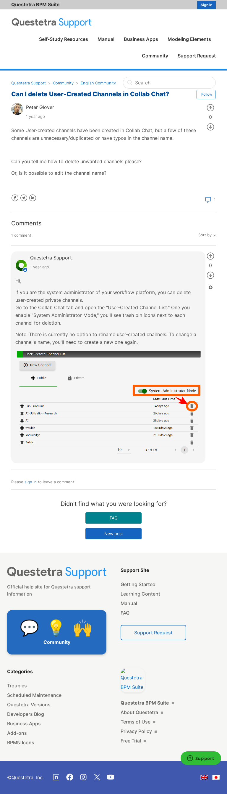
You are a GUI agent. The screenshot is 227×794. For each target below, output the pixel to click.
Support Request (197, 56)
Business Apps (141, 39)
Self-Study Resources (63, 39)
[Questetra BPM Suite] (133, 680)
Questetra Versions (29, 705)
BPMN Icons (20, 742)
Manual (106, 39)
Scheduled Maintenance (34, 695)
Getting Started (138, 584)
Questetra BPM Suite (35, 4)
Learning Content (140, 594)
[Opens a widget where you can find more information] (200, 758)
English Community (98, 83)
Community (155, 56)
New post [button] (113, 533)
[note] (56, 777)
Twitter (23, 198)
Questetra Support (28, 83)
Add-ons (17, 733)
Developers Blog (25, 714)
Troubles (17, 686)
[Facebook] (70, 777)
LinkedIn (32, 198)
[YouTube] (110, 777)
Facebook (15, 198)
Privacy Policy (139, 731)
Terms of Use (138, 722)
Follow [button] (206, 94)
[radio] (210, 107)
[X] (97, 777)
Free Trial (133, 741)
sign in (31, 481)
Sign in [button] (206, 5)
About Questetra (142, 712)
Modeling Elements (189, 39)
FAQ (114, 517)
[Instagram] (83, 777)
